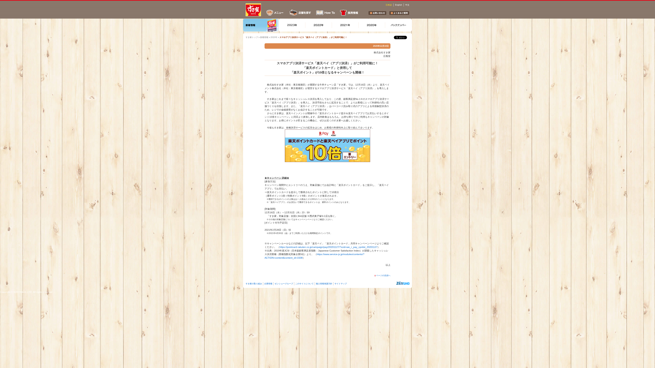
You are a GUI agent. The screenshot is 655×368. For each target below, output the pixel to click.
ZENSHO (402, 283)
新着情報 (261, 25)
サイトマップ (340, 283)
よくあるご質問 (399, 13)
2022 (318, 25)
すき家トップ (252, 37)
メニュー (275, 12)
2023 (292, 25)
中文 (407, 5)
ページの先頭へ (383, 275)
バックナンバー (398, 25)
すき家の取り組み (254, 283)
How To (325, 12)
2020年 (274, 37)
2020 (372, 25)
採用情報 (349, 12)
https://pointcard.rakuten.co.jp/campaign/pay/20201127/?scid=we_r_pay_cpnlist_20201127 (328, 247)
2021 (345, 25)
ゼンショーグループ (284, 283)
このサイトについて (304, 283)
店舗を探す (300, 12)
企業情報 (268, 283)
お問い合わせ (377, 13)
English (398, 5)
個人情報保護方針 (324, 283)
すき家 (253, 9)
